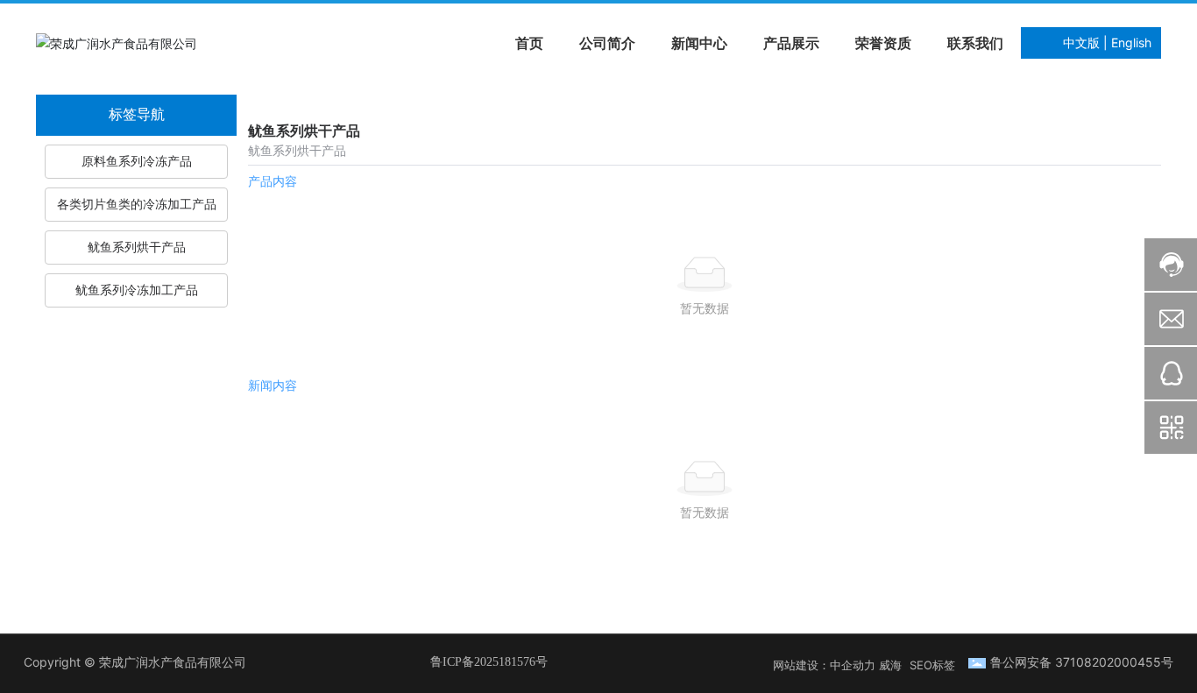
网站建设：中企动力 (824, 665)
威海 (890, 665)
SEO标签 (932, 665)
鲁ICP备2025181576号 (489, 661)
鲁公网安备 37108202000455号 (1081, 661)
